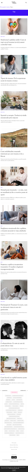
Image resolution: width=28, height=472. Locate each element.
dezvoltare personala (14, 404)
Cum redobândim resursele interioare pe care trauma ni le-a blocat (12, 154)
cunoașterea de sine (17, 401)
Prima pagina (14, 442)
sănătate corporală (9, 433)
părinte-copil (20, 420)
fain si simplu (15, 406)
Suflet (4, 36)
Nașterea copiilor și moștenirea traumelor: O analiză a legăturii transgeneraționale (12, 267)
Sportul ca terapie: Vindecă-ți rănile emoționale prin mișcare (13, 116)
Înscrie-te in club (14, 449)
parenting (19, 418)
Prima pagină (3, 7)
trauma (8, 7)
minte (15, 412)
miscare (20, 412)
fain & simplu (8, 406)
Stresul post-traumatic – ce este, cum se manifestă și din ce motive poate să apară (14, 192)
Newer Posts (23, 390)
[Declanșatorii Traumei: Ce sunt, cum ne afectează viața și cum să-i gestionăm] (14, 290)
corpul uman (9, 401)
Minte (1, 36)
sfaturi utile (21, 428)
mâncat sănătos (11, 414)
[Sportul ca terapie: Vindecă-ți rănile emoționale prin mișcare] (14, 100)
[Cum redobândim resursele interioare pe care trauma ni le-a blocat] (14, 137)
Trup (4, 112)
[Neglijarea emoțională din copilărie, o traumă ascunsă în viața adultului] (14, 214)
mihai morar (9, 412)
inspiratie (20, 410)
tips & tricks (12, 435)
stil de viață (12, 431)
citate (13, 399)
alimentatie (8, 395)
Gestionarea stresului (11, 410)
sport (6, 431)
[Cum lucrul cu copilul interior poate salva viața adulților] (14, 364)
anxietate (9, 397)
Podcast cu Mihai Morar (14, 447)
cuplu (6, 404)
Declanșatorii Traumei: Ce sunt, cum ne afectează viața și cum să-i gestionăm (14, 307)
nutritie (19, 414)
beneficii (8, 399)
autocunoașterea (17, 397)
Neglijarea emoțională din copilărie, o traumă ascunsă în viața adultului (13, 229)
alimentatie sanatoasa (18, 395)
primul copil (13, 420)
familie (21, 406)
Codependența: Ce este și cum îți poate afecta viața (12, 344)
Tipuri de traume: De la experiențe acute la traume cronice (13, 79)
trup (18, 435)
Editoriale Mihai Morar (14, 445)
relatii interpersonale (19, 422)
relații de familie (8, 426)
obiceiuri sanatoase (11, 418)
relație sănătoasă (17, 424)
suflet (22, 431)
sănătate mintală (20, 433)
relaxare (9, 424)
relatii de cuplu (8, 422)
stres (17, 431)
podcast (7, 420)
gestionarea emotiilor (14, 408)
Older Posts (4, 390)
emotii (22, 404)
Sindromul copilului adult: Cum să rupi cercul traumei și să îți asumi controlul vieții (13, 42)
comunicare (19, 399)
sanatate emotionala (19, 426)
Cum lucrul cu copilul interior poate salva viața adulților (14, 378)
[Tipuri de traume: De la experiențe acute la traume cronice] (14, 64)
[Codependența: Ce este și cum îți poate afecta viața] (14, 329)
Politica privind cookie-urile (14, 468)
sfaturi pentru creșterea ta (10, 428)
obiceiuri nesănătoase (14, 416)
